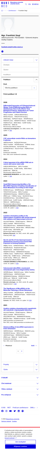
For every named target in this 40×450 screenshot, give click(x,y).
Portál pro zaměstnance (20, 407)
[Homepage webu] (12, 4)
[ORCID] (2, 52)
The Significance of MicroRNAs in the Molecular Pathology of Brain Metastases (17, 289)
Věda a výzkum (6, 389)
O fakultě (4, 377)
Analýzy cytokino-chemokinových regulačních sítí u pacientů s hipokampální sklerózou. (19, 309)
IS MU (3, 407)
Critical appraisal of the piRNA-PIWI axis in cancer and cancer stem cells (18, 163)
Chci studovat (6, 383)
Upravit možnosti (10, 438)
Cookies (14, 421)
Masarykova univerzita (12, 419)
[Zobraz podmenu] (36, 378)
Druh (5, 84)
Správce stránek (6, 421)
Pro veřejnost (6, 395)
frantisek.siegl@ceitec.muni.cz (12, 47)
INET (9, 407)
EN (29, 4)
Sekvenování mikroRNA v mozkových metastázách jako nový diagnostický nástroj (18, 269)
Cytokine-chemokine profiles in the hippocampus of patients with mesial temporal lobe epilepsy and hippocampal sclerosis (19, 217)
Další (32, 345)
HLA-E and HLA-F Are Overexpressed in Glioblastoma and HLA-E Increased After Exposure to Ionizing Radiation (17, 241)
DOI (11, 130)
